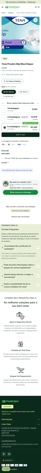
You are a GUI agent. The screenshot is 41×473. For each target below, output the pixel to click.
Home (4, 13)
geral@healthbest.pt (9, 441)
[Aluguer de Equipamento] (20, 376)
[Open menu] (2, 7)
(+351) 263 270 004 (9, 444)
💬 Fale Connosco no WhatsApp (20, 192)
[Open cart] (38, 7)
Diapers (11, 13)
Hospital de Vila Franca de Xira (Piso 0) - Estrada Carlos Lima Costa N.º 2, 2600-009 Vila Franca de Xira (19, 431)
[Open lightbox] (35, 20)
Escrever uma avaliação (20, 211)
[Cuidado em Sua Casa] (20, 350)
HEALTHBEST (12, 469)
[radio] (20, 109)
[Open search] (36, 7)
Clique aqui (31, 2)
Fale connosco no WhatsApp (16, 2)
